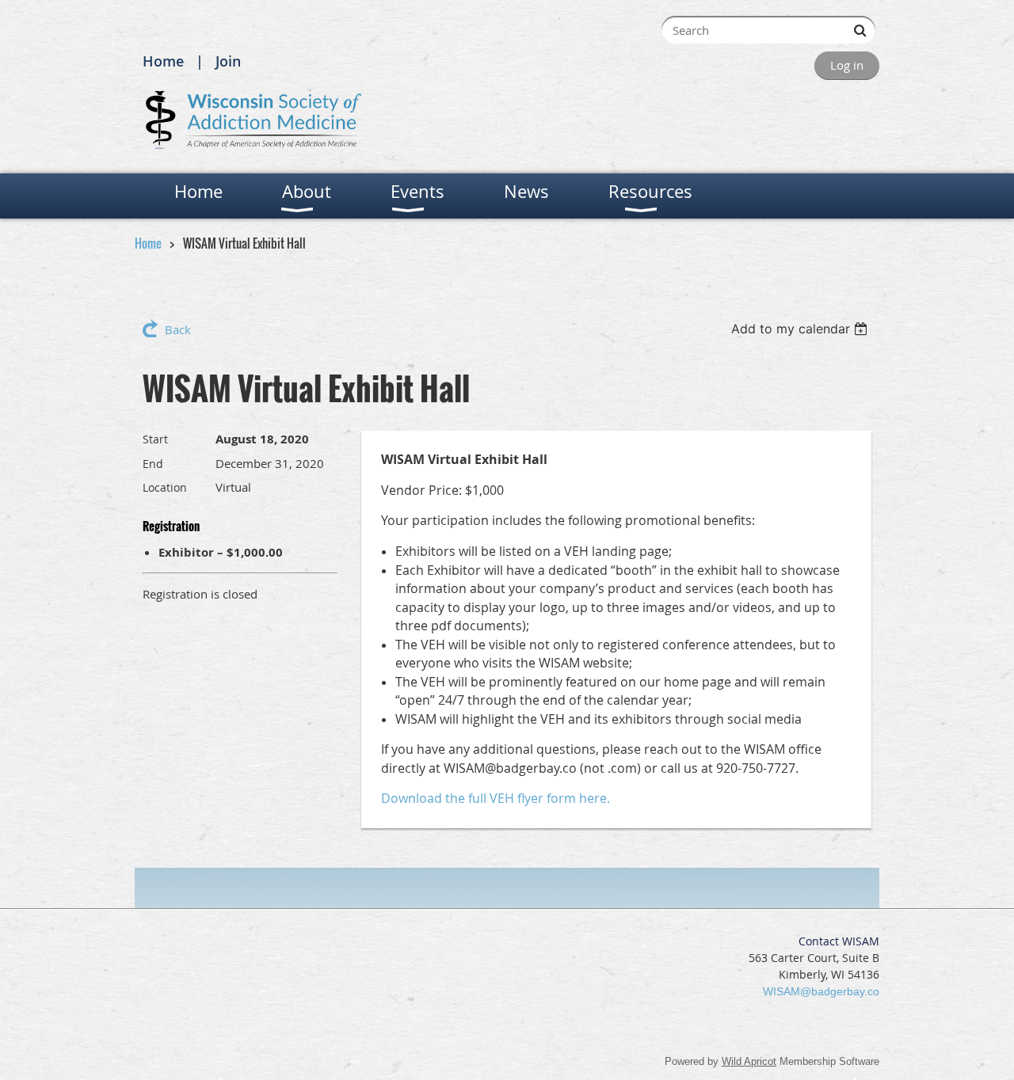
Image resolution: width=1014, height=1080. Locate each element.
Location (165, 487)
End (153, 463)
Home (163, 60)
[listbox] (801, 328)
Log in (846, 65)
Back (178, 329)
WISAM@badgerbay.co (821, 991)
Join (228, 60)
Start (155, 439)
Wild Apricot (749, 1061)
